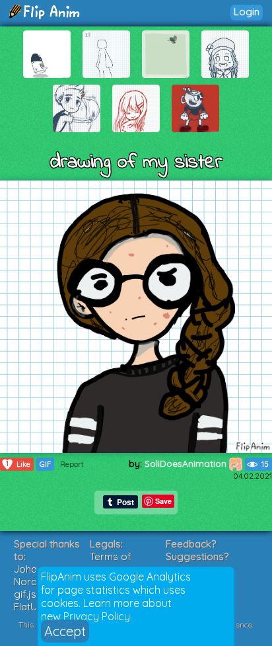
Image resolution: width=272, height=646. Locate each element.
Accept (65, 631)
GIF (45, 464)
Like (18, 464)
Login (246, 11)
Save (163, 501)
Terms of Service (110, 562)
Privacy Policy (96, 616)
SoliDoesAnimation (187, 463)
